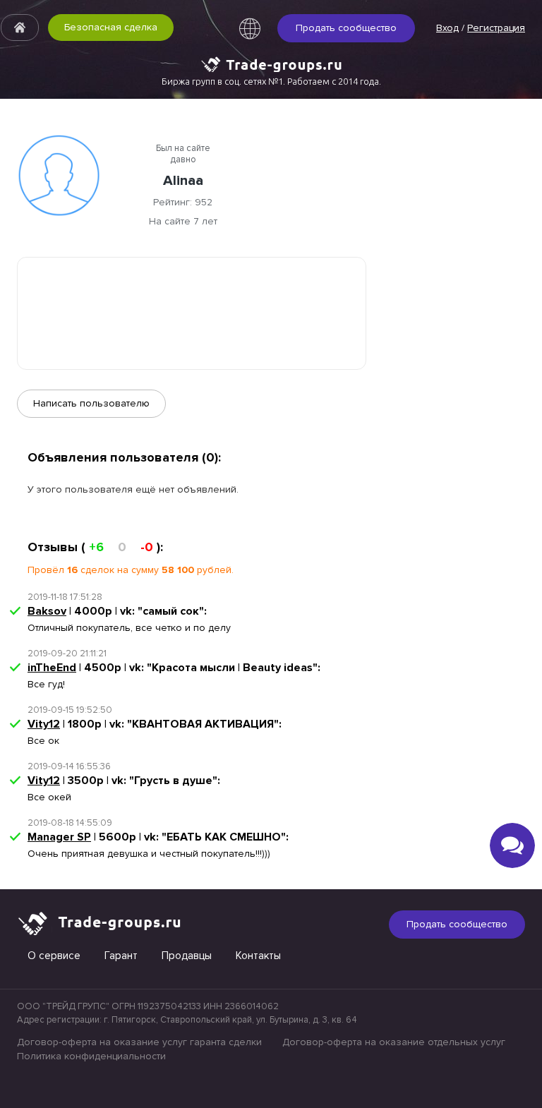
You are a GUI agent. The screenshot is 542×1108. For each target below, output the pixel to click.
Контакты (258, 955)
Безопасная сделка (110, 27)
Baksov (47, 611)
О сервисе (54, 955)
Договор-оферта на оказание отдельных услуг (393, 1042)
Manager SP (59, 837)
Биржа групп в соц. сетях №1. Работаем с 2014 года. (271, 81)
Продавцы (187, 955)
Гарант (121, 955)
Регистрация (496, 28)
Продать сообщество (346, 28)
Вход (447, 28)
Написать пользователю (91, 403)
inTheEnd (52, 668)
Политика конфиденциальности (91, 1056)
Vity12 (44, 724)
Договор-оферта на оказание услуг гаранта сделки (139, 1042)
